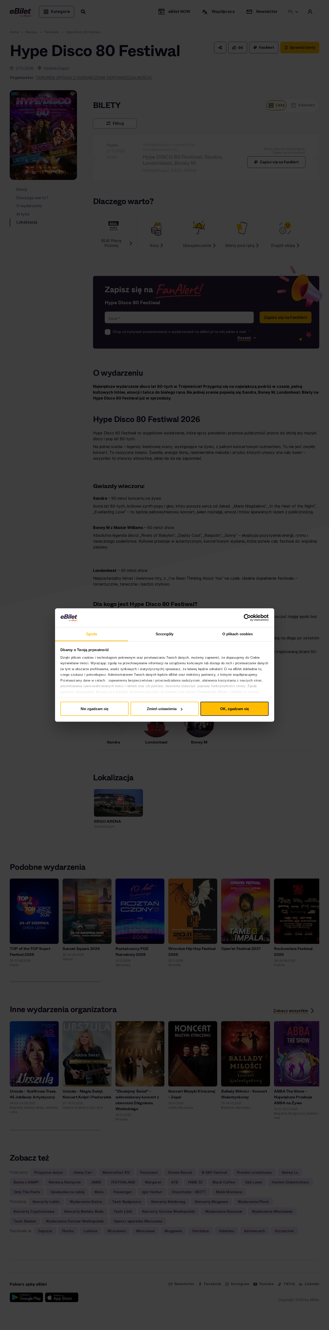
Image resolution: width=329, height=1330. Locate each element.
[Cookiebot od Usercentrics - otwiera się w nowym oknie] (247, 617)
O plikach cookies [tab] (237, 634)
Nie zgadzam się (94, 709)
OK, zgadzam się (234, 709)
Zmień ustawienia (162, 709)
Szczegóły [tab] (164, 634)
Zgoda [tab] (91, 634)
